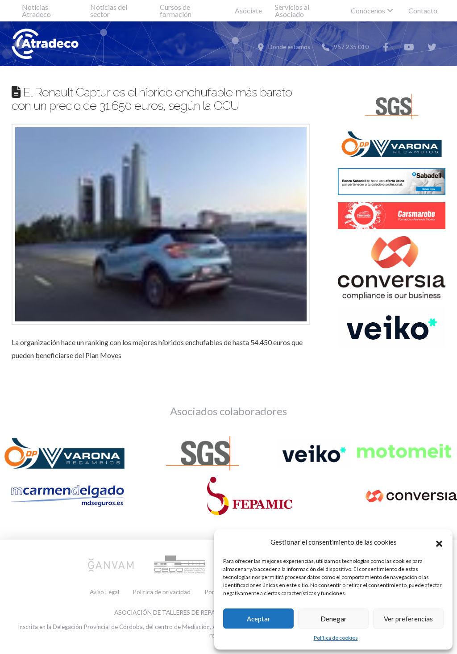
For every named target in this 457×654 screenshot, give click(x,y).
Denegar (333, 619)
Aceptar (258, 619)
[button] (439, 542)
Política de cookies (336, 637)
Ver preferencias (408, 619)
